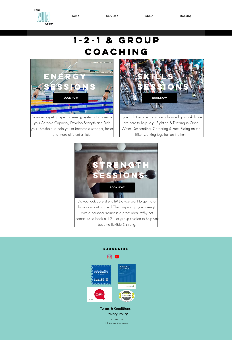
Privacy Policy (117, 314)
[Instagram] (109, 257)
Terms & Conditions (115, 308)
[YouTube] (117, 257)
